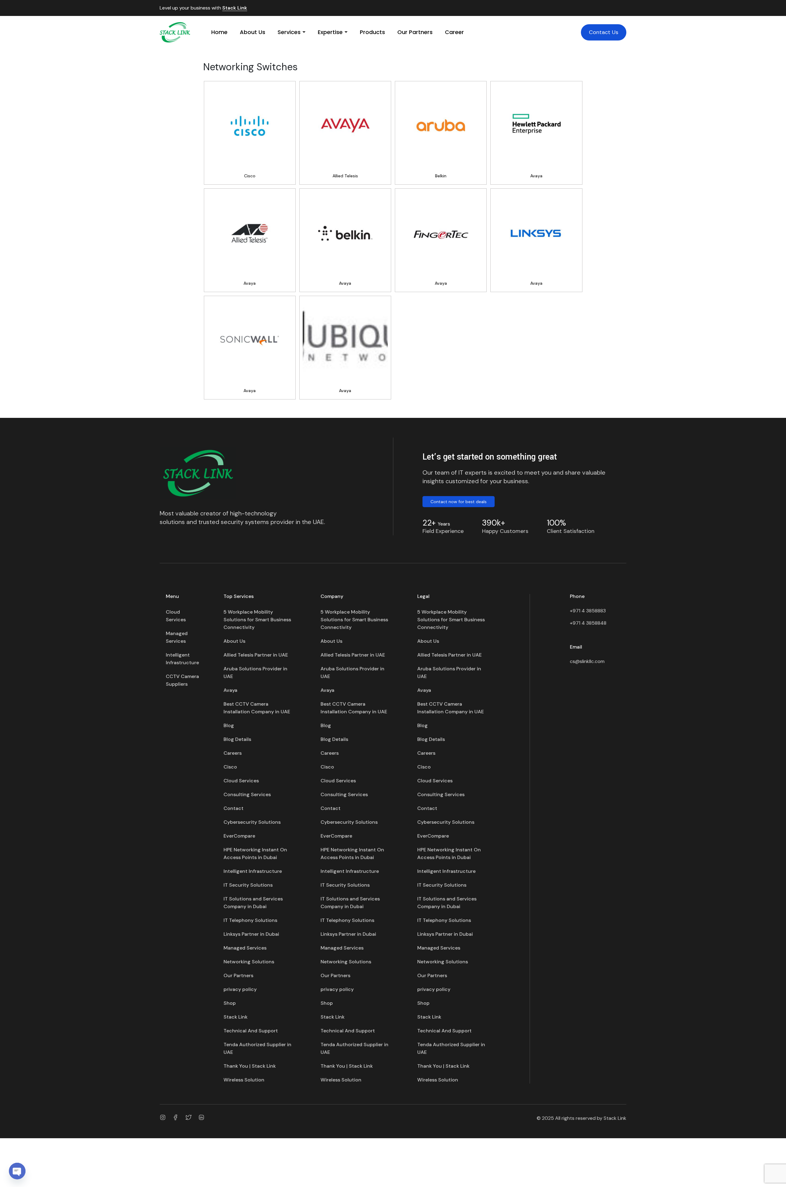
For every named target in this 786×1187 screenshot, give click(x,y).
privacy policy (240, 989)
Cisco (230, 767)
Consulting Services (247, 794)
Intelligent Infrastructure (182, 659)
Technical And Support (251, 1030)
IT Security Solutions (248, 885)
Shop (230, 1003)
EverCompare (239, 836)
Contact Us (603, 32)
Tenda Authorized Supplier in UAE (257, 1048)
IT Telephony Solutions (250, 920)
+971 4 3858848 (588, 623)
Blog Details (237, 739)
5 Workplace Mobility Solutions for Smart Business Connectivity (257, 619)
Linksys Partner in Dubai (251, 934)
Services (289, 32)
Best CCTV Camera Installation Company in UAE (257, 708)
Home (219, 32)
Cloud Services (176, 616)
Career (454, 32)
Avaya (230, 690)
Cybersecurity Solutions (252, 822)
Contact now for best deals (458, 501)
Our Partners (415, 32)
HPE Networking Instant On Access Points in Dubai (255, 853)
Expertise (330, 32)
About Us (252, 32)
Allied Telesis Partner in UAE (256, 655)
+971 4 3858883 (588, 610)
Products (372, 32)
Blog (229, 725)
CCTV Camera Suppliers (182, 680)
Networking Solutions (249, 961)
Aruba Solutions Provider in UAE (255, 672)
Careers (233, 753)
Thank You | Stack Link (250, 1066)
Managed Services (177, 637)
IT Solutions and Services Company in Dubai (253, 903)
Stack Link (234, 8)
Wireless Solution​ (244, 1080)
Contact (233, 808)
